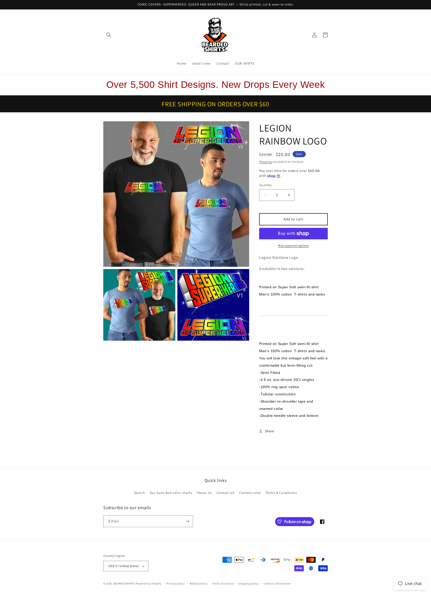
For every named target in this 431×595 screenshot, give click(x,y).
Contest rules (250, 492)
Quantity (265, 185)
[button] (108, 34)
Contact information (277, 583)
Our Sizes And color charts (171, 492)
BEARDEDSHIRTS (124, 583)
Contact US (225, 492)
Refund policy (198, 583)
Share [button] (269, 431)
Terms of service (222, 583)
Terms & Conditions (281, 492)
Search (139, 492)
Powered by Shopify (148, 583)
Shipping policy (248, 583)
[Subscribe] (187, 521)
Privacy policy (175, 583)
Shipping (265, 161)
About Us (204, 492)
